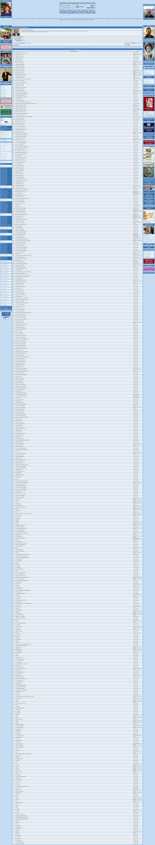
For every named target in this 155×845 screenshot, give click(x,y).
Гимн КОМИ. (18, 825)
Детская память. (18, 510)
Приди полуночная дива (19, 435)
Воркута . (17, 508)
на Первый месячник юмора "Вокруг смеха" (147, 222)
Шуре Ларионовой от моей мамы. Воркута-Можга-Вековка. (25, 696)
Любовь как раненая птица (20, 382)
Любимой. (17, 812)
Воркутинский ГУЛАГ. (19, 441)
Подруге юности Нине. (19, 727)
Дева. (17, 807)
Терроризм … (18, 204)
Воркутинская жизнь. (19, 588)
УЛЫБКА (17, 520)
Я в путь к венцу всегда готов (20, 178)
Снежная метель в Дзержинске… (21, 415)
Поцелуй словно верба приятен (20, 209)
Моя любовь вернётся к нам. (20, 461)
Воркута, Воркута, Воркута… (20, 471)
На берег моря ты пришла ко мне (21, 224)
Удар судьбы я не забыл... (20, 186)
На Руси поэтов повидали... (20, 62)
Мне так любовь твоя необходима (21, 340)
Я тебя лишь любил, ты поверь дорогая (22, 113)
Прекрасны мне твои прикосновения (21, 219)
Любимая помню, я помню (20, 185)
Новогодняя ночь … (19, 492)
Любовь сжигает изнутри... (20, 170)
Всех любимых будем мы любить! (21, 528)
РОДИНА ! (17, 521)
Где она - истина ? (18, 515)
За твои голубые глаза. (19, 681)
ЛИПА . (17, 655)
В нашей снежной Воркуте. (20, 529)
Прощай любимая (18, 472)
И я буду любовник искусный (20, 389)
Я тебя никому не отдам (19, 235)
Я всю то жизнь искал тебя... (20, 168)
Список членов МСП (147, 81)
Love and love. (18, 711)
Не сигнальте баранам (6, 81)
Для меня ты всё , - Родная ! (20, 306)
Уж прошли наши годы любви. (20, 531)
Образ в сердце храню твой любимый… (22, 417)
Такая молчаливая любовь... (20, 165)
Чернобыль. (18, 830)
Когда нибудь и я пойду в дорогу (21, 75)
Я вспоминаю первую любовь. (20, 428)
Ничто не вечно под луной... (20, 70)
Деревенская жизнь (19, 436)
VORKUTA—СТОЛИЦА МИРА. (21, 645)
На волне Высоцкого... (19, 278)
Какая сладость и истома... (20, 167)
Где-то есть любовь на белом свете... (21, 154)
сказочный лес (18, 477)
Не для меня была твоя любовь (21, 363)
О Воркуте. (17, 636)
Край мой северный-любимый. (20, 618)
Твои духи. (17, 789)
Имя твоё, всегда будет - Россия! (21, 108)
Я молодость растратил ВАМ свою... (21, 281)
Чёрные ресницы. (18, 755)
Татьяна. (17, 632)
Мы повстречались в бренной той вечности (22, 239)
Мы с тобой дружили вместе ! (20, 309)
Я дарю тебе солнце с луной (20, 100)
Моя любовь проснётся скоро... (20, 266)
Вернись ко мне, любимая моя (20, 111)
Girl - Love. (18, 783)
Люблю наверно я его (19, 193)
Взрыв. (17, 547)
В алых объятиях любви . (20, 667)
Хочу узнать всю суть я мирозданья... (21, 92)
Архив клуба (3, 94)
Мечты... (17, 562)
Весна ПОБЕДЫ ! (18, 270)
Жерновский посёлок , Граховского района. (22, 577)
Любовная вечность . (19, 400)
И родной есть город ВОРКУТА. (21, 466)
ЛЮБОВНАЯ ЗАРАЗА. (19, 691)
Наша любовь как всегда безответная (21, 263)
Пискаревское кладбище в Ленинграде (22, 276)
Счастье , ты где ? (18, 596)
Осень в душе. (18, 732)
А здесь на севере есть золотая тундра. (22, 663)
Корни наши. (18, 608)
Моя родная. (18, 750)
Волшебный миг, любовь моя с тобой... (22, 52)
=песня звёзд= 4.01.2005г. (20, 660)
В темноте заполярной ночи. (20, 676)
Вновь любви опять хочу (20, 216)
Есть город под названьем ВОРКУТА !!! (22, 557)
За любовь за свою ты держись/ (20, 407)
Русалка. (17, 619)
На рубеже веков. (18, 675)
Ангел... (17, 451)
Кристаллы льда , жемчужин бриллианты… (22, 480)
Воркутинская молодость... (20, 283)
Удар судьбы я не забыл (19, 366)
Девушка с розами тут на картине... (21, 87)
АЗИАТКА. (18, 642)
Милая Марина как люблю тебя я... (21, 129)
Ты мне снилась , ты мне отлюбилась (21, 386)
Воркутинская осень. (19, 740)
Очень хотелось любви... (19, 144)
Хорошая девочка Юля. (19, 802)
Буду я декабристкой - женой (20, 237)
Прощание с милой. (19, 534)
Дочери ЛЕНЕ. (18, 712)
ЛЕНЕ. (17, 716)
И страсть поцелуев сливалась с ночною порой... (23, 101)
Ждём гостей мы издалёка (20, 56)
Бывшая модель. (18, 629)
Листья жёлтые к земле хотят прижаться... (22, 297)
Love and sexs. (18, 694)
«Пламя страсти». (18, 709)
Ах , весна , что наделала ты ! (20, 304)
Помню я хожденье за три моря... (21, 74)
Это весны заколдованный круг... (21, 142)
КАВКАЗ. (17, 766)
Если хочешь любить (19, 227)
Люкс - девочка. (18, 634)
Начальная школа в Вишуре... (20, 265)
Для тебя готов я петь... (19, 139)
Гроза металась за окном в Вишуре (21, 258)
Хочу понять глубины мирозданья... (21, 141)
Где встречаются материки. (20, 735)
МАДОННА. (18, 706)
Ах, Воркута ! (18, 624)
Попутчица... (18, 833)
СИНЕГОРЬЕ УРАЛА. (19, 546)
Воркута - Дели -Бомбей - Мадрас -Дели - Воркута (23, 255)
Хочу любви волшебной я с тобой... (21, 314)
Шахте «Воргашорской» (19, 549)
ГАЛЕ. (17, 621)
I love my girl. (18, 784)
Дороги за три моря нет (19, 175)
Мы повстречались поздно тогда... (21, 95)
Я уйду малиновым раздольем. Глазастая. (22, 786)
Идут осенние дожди (19, 296)
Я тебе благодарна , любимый (20, 345)
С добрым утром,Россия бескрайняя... (22, 449)
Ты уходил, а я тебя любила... (20, 199)
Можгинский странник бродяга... (21, 685)
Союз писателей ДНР (147, 251)
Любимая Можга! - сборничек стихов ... (22, 134)
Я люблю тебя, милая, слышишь (21, 188)
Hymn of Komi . (18, 397)
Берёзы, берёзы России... (19, 59)
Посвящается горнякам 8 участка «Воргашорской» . (24, 603)
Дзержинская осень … (19, 288)
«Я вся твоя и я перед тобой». (20, 405)
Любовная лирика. (19, 835)
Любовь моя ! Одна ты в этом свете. (21, 678)
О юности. (17, 765)
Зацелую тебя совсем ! (19, 307)
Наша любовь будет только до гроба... (21, 268)
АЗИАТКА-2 (18, 637)
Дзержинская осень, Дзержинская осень (22, 351)
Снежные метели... (19, 253)
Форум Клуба (3, 91)
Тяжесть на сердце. (19, 779)
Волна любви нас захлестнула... (20, 191)
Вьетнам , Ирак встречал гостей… (21, 459)
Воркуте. (17, 717)
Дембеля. (17, 539)
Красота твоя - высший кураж (20, 69)
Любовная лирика (18, 840)
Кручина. (17, 794)
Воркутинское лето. (19, 469)
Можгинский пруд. (19, 698)
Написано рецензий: (18, 38)
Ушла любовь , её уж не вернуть (21, 337)
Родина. (17, 773)
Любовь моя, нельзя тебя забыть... (21, 106)
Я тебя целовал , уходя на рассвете (21, 335)
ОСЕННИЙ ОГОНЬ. (19, 652)
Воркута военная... (19, 430)
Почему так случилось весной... (21, 160)
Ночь (149, 18)
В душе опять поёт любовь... (20, 119)
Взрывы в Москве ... (19, 206)
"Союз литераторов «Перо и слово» (147, 256)
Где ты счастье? (18, 598)
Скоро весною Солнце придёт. (20, 544)
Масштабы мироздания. (19, 791)
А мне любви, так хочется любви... (21, 150)
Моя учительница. (18, 647)
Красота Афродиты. (19, 719)
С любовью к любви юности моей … (21, 404)
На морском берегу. (19, 729)
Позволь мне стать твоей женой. (21, 572)
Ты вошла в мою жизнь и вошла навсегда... (22, 198)
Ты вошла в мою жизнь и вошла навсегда (22, 338)
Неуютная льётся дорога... (20, 72)
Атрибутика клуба (4, 93)
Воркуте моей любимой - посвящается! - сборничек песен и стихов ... (26, 103)
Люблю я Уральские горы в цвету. (21, 448)
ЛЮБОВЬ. (17, 714)
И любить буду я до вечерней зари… (21, 487)
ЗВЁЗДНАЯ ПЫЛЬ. (19, 650)
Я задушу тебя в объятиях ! (20, 301)
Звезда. (17, 699)
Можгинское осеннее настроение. (21, 686)
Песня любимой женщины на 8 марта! (22, 369)
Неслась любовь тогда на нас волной (21, 214)
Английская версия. (19, 827)
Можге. (17, 761)
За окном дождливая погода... (20, 257)
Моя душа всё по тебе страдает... (21, 242)
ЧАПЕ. (17, 701)
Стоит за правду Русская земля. (21, 453)
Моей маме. (18, 832)
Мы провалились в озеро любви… (21, 490)
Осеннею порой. (18, 778)
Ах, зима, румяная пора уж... (20, 90)
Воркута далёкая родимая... (20, 474)
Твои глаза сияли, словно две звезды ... (22, 299)
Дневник (134, 43)
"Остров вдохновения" (147, 254)
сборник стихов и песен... (20, 657)
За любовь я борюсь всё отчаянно (21, 157)
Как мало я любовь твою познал (21, 317)
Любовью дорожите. (19, 582)
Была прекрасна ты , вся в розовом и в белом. (23, 554)
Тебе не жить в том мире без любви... (21, 82)
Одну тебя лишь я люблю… (20, 438)
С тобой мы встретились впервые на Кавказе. (23, 590)
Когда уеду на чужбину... (19, 131)
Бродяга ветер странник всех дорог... (21, 152)
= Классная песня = (19, 662)
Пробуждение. (18, 730)
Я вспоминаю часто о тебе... (20, 123)
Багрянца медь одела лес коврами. (21, 815)
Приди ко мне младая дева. (20, 412)
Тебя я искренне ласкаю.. (20, 183)
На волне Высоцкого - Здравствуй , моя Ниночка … (24, 271)
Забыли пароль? (3, 124)
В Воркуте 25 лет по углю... (20, 85)
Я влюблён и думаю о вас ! (20, 410)
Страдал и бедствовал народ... (20, 456)
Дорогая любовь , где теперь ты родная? (22, 464)
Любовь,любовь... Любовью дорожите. (22, 580)
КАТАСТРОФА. (18, 792)
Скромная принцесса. (19, 601)
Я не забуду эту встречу (19, 221)
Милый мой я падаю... (19, 462)
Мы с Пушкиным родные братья (21, 234)
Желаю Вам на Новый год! (20, 551)
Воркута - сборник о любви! (20, 497)
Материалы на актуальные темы (149, 134)
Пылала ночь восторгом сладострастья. (22, 533)
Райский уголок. (18, 639)
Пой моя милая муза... (19, 172)
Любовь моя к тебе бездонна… (20, 433)
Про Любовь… (18, 498)
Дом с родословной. (19, 771)
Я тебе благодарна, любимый (20, 211)
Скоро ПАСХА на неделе (20, 322)
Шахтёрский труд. (18, 567)
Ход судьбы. (18, 595)
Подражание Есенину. (19, 758)
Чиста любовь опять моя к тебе (20, 315)
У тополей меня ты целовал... (20, 162)
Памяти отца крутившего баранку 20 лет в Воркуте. (24, 513)
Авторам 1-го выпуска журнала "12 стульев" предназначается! (149, 161)
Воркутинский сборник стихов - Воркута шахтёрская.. (24, 116)
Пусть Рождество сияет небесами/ (21, 485)
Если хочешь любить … (19, 332)
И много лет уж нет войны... (20, 80)
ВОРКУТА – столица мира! (20, 616)
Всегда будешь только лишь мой (21, 353)
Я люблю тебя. (18, 665)
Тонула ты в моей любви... (20, 83)
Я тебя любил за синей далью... (20, 286)
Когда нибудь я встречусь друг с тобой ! (22, 302)
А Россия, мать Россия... (19, 54)
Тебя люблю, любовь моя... (20, 289)
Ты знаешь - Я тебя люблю (20, 229)
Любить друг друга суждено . (20, 423)
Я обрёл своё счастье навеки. (20, 495)
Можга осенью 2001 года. (20, 614)
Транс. (17, 804)
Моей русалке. (18, 828)
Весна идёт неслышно (19, 57)
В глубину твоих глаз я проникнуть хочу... (22, 147)
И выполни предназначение (20, 64)
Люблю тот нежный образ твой (20, 387)
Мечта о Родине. (18, 503)
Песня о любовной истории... (20, 843)
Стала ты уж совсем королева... (20, 126)
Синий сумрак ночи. (19, 505)
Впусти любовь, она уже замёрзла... (21, 250)
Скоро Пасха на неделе (19, 217)
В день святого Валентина (20, 443)
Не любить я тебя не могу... (20, 149)
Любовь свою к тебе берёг (20, 379)
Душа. (17, 797)
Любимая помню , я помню (20, 364)
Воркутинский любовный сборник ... (21, 374)
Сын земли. (17, 585)
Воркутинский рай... (19, 431)
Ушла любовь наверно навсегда (20, 413)
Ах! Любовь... (18, 809)
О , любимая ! (18, 565)
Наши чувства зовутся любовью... (21, 136)
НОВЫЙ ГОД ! (18, 649)
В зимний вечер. (18, 541)
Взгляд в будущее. (19, 613)
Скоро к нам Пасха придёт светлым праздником (23, 240)
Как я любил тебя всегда (19, 446)
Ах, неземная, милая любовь (20, 203)
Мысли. (17, 552)
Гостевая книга (22, 43)
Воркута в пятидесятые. (19, 743)
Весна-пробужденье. (19, 737)
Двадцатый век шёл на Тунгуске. (21, 668)
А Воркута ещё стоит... (19, 381)
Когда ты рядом (18, 734)
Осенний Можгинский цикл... (20, 688)
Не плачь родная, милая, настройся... (21, 248)
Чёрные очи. (18, 822)
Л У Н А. (17, 796)
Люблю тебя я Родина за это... (20, 454)
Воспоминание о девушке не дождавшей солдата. (23, 644)
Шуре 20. (17, 722)
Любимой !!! (18, 564)
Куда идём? (17, 611)
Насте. (17, 704)
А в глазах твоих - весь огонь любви (21, 247)
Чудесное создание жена (19, 196)
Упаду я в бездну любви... (20, 77)
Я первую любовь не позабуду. (20, 575)
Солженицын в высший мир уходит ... (21, 394)
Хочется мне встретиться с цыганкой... (22, 93)
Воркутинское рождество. (20, 724)
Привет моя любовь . (19, 420)
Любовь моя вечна (19, 376)
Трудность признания (149, 38)
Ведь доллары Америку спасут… (21, 484)
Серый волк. (18, 500)
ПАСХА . (17, 523)
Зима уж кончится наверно (20, 67)
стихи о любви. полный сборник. (21, 776)
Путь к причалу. (18, 606)
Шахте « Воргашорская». (20, 747)
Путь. (17, 502)
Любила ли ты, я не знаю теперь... (21, 121)
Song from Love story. (19, 631)
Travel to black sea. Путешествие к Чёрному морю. (23, 753)
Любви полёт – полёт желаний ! (21, 600)
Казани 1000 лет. (18, 670)
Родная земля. (18, 518)
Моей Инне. (18, 820)
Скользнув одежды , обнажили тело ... (21, 392)
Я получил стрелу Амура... (20, 402)
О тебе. (17, 748)
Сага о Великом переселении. (20, 578)
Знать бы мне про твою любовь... (21, 137)
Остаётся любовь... (19, 155)
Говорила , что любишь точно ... (21, 384)
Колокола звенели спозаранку (20, 222)
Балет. (17, 570)
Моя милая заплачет (19, 330)
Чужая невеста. (18, 781)
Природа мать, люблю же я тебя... (21, 294)
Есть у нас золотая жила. (19, 814)
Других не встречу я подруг (20, 173)
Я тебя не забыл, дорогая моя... (21, 201)
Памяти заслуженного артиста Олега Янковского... (23, 312)
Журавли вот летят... (19, 260)
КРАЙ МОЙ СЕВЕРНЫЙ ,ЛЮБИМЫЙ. (22, 817)
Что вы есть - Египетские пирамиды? (21, 482)
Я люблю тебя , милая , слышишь (21, 368)
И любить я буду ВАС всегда (20, 124)
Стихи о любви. (18, 838)
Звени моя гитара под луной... (20, 88)
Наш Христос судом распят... (20, 252)
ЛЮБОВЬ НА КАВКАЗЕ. (20, 526)
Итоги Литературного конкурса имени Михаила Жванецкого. (149, 240)
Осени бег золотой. (19, 559)
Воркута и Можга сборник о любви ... (21, 371)
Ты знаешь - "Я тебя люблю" (20, 333)
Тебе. (17, 763)
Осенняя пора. (18, 742)
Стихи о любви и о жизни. (20, 841)
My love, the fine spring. (19, 399)
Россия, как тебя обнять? (20, 291)
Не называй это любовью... (20, 284)
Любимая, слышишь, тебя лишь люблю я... (22, 190)
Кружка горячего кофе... (149, 60)
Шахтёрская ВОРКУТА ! (20, 569)
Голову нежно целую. (19, 673)
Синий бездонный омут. (19, 680)
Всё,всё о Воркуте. (19, 626)
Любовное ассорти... (19, 418)
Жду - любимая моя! (19, 425)
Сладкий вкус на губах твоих (20, 245)
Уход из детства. (18, 627)
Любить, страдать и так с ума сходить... (22, 180)
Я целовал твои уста (19, 98)
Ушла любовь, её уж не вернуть (21, 232)
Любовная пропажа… (19, 536)
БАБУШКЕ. (18, 583)
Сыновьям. (17, 768)
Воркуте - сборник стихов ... (20, 118)
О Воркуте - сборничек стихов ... (21, 273)
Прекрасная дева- (18, 683)
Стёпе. (17, 479)
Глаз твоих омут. (18, 516)
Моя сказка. (18, 760)
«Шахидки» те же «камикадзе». (21, 593)
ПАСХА (17, 799)
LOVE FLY (17, 693)
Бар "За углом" (3, 96)
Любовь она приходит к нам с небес (21, 105)
